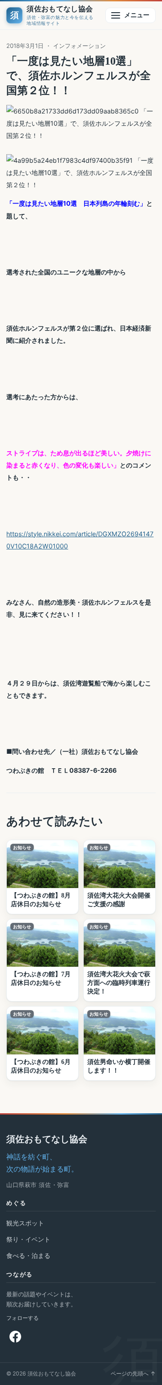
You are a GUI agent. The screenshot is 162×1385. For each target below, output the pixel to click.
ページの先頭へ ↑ (133, 1373)
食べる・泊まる (28, 1255)
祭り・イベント (28, 1239)
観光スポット (25, 1223)
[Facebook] (15, 1337)
